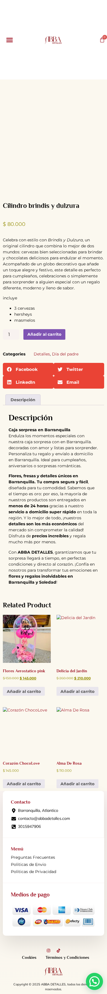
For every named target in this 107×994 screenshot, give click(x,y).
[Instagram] (49, 951)
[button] (9, 39)
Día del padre (65, 354)
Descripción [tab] (23, 399)
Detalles (42, 354)
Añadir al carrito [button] (24, 691)
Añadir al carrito (44, 334)
